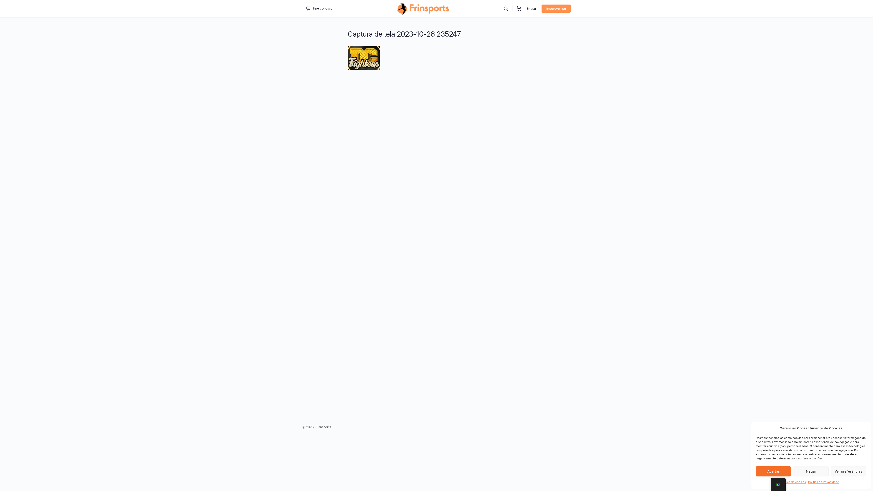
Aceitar (773, 471)
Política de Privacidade (823, 482)
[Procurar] (505, 8)
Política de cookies (793, 482)
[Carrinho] (519, 8)
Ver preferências (848, 471)
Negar (811, 471)
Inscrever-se (556, 8)
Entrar (532, 8)
